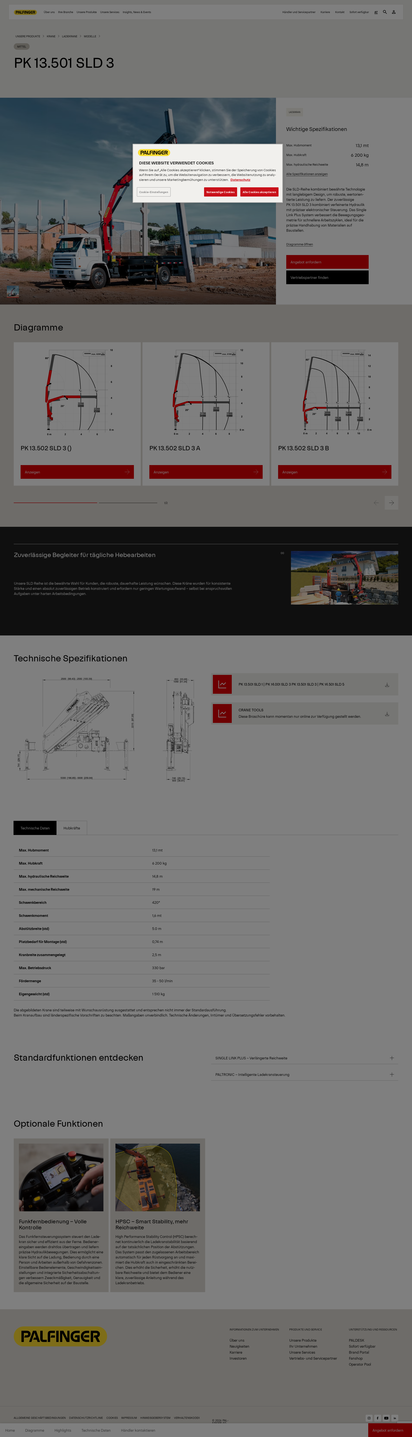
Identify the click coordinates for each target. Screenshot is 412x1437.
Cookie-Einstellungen (153, 192)
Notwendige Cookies (220, 192)
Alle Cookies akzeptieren (259, 192)
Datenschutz (240, 179)
